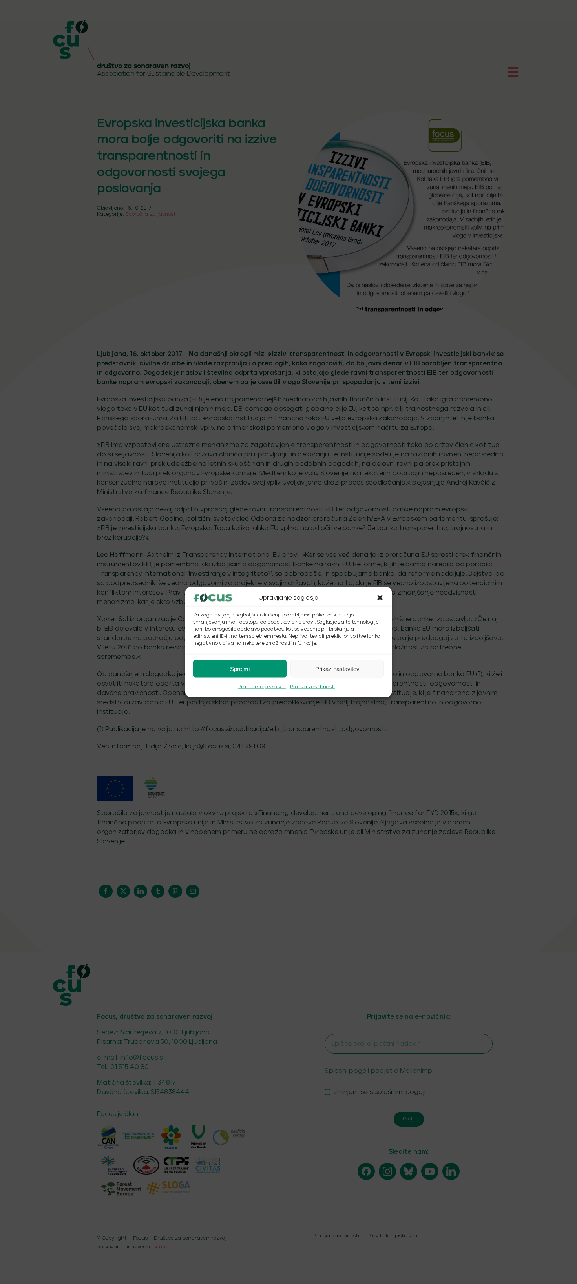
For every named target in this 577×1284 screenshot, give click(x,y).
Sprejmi (240, 668)
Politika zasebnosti (312, 686)
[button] (380, 598)
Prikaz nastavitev (337, 668)
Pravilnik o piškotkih (262, 686)
